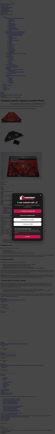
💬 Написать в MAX (27, 224)
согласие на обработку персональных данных (27, 232)
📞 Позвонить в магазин (27, 219)
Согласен (27, 236)
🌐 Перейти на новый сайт (27, 211)
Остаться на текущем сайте (27, 215)
